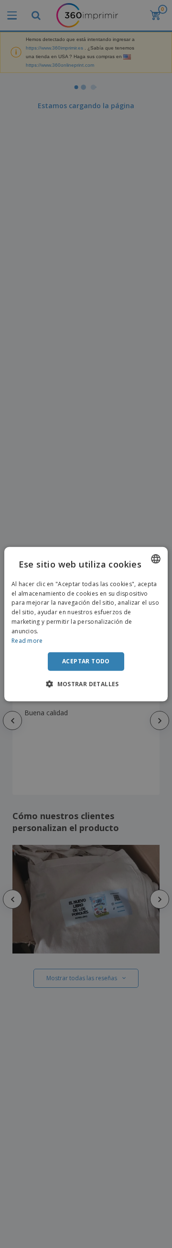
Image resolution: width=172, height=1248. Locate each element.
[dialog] (86, 624)
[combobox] (156, 558)
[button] (86, 684)
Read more (27, 640)
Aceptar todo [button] (86, 661)
